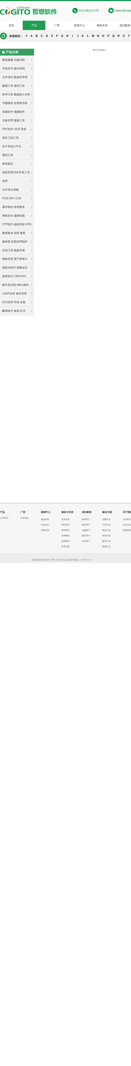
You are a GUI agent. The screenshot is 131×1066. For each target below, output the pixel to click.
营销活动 (45, 530)
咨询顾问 (65, 535)
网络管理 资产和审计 (14, 258)
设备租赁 (65, 541)
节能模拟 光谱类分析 (14, 103)
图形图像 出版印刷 (13, 59)
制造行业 (106, 535)
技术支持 (65, 519)
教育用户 (86, 535)
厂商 (57, 25)
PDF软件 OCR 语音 (14, 129)
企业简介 (127, 519)
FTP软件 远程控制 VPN (16, 224)
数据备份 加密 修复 (13, 232)
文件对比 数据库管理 (14, 77)
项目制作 (65, 530)
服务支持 (102, 25)
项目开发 (65, 525)
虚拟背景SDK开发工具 (16, 172)
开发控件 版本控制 (13, 68)
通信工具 (7, 155)
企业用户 (86, 541)
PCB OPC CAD (11, 198)
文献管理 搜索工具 (13, 120)
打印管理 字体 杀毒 (13, 302)
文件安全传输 (10, 189)
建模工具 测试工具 (13, 85)
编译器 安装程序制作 (14, 241)
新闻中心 (79, 25)
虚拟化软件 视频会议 (14, 267)
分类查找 (4, 518)
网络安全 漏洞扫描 (13, 215)
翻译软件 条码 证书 (13, 310)
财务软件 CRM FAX (14, 276)
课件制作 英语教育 (13, 207)
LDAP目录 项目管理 (14, 293)
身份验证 (7, 163)
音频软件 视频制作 (13, 111)
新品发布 (45, 519)
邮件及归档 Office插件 (15, 284)
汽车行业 (106, 525)
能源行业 (106, 546)
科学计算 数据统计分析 (16, 94)
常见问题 (65, 546)
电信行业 (106, 530)
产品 (34, 25)
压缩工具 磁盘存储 (13, 250)
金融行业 (106, 519)
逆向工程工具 (10, 137)
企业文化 (127, 525)
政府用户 (86, 519)
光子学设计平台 (11, 146)
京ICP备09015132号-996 (43, 560)
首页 (11, 25)
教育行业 (106, 541)
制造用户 (86, 525)
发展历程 (127, 530)
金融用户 (86, 530)
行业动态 (45, 525)
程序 (5, 181)
